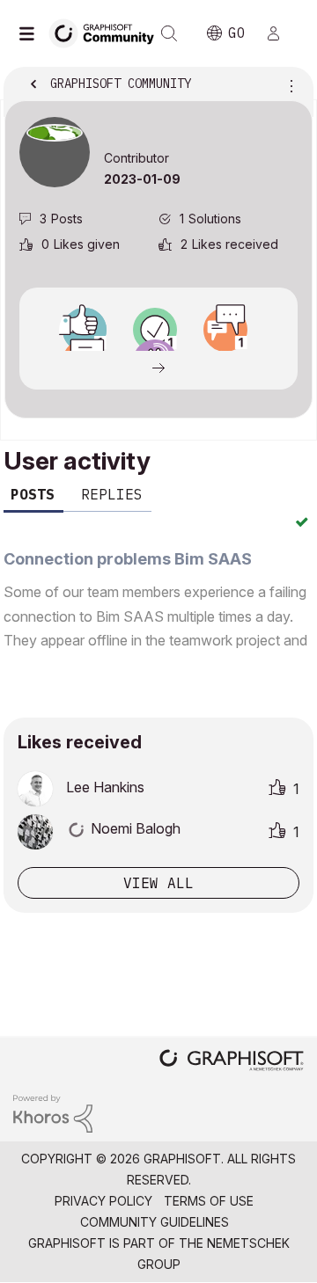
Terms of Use (209, 1200)
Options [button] (287, 85)
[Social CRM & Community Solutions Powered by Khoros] (52, 1111)
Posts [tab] (33, 494)
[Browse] (30, 33)
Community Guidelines (154, 1221)
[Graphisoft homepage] (231, 1062)
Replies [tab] (112, 494)
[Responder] (225, 330)
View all (158, 883)
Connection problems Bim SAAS (128, 559)
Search (169, 33)
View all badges (158, 367)
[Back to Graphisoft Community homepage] (107, 32)
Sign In (281, 33)
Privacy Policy (103, 1200)
